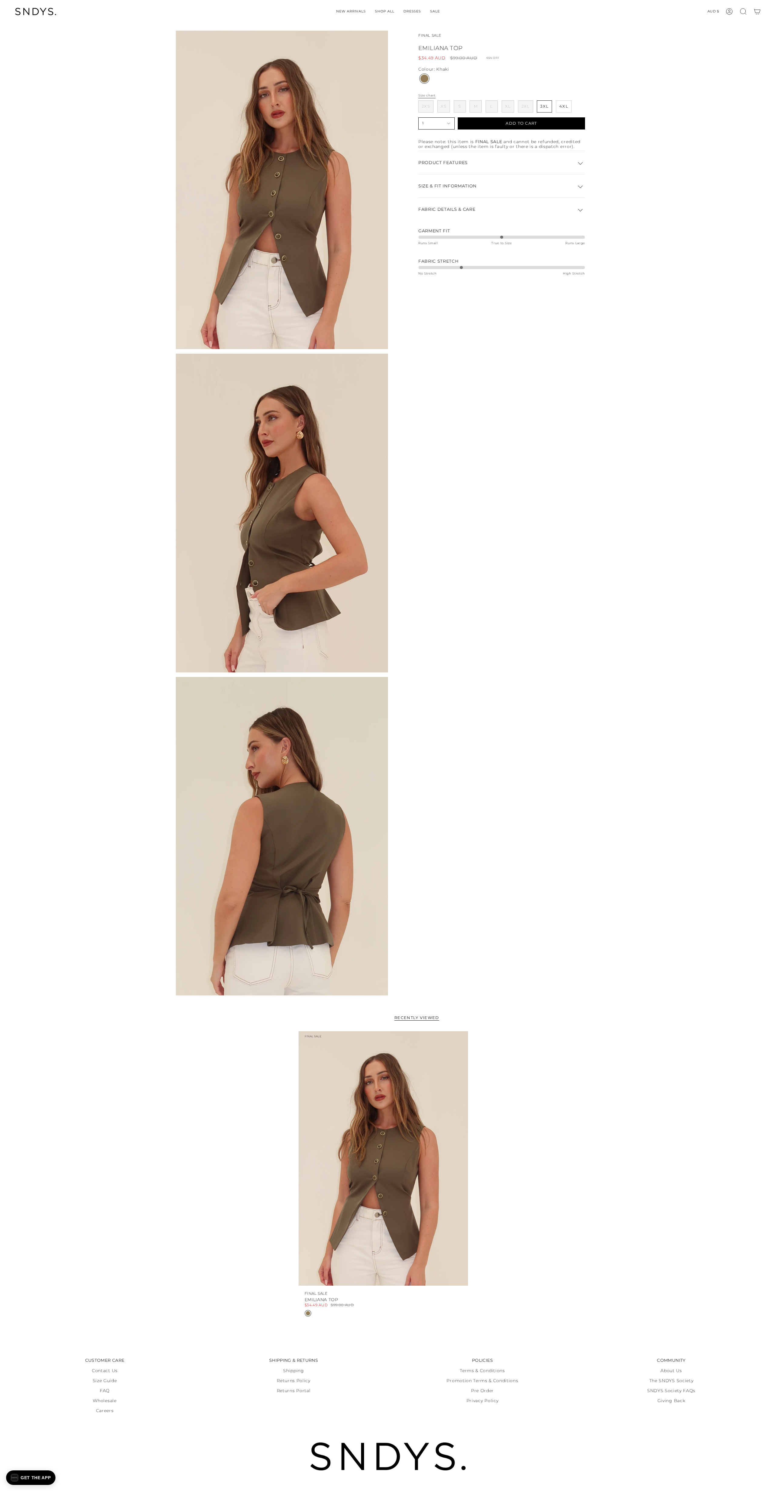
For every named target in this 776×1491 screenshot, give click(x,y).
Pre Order (482, 1390)
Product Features (443, 162)
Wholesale (104, 1400)
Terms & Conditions (482, 1370)
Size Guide (105, 1380)
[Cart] (757, 11)
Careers (105, 1410)
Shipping (293, 1370)
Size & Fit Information (447, 185)
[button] (384, 12)
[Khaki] (424, 78)
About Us (671, 1370)
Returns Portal (294, 1390)
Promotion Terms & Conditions (482, 1380)
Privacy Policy (483, 1400)
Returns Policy (293, 1380)
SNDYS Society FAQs (671, 1390)
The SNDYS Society (671, 1380)
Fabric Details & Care (446, 209)
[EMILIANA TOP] (383, 1158)
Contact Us (105, 1370)
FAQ (105, 1390)
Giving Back (671, 1400)
